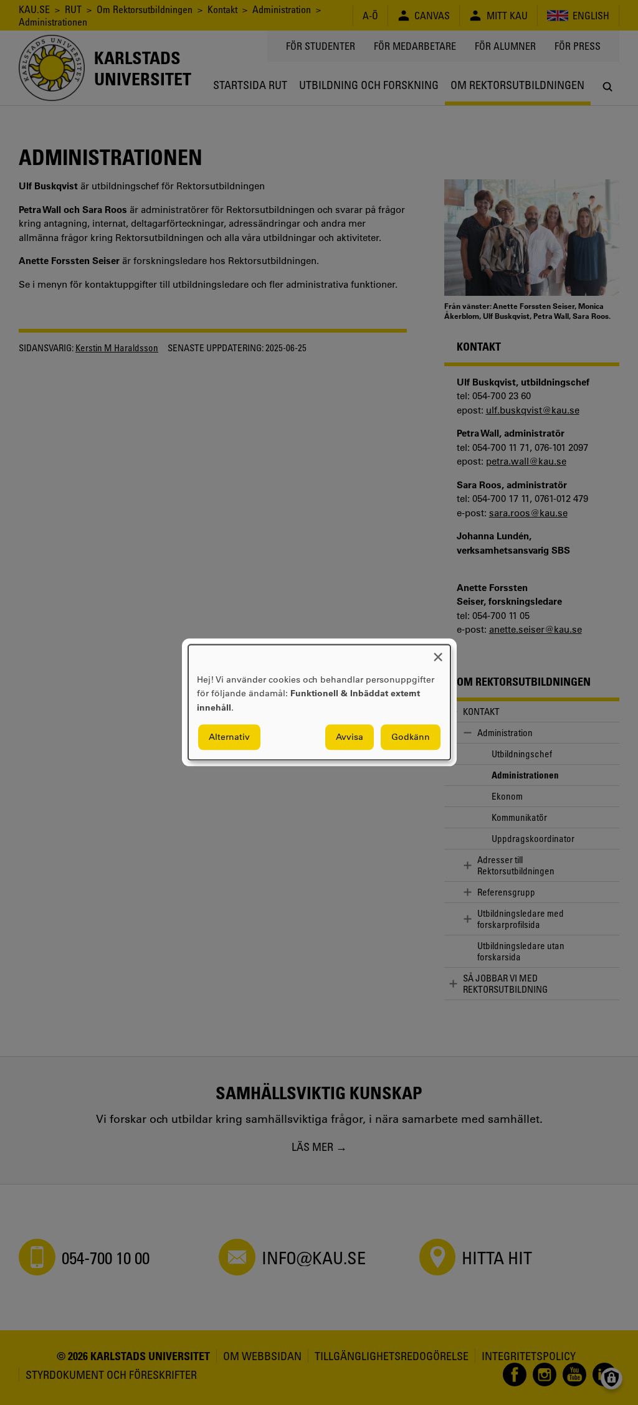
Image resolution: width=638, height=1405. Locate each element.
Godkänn (410, 737)
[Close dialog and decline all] (438, 652)
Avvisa (349, 737)
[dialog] (319, 702)
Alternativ (229, 737)
